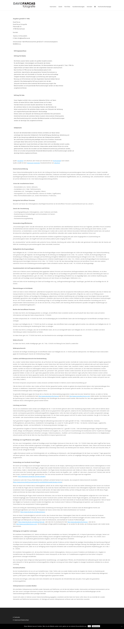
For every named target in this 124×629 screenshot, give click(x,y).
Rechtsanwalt (57, 161)
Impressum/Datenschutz (21, 620)
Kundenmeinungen (79, 6)
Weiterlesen (96, 626)
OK (89, 626)
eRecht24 (57, 163)
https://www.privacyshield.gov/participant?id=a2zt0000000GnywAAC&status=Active (37, 482)
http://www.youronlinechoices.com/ (79, 396)
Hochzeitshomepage (104, 6)
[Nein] (122, 626)
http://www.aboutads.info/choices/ (49, 396)
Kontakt (89, 6)
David (60, 6)
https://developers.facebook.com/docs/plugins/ (32, 476)
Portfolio (67, 6)
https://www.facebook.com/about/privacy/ (32, 512)
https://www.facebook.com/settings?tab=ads (31, 522)
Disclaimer (20, 161)
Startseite (53, 6)
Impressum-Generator (33, 163)
